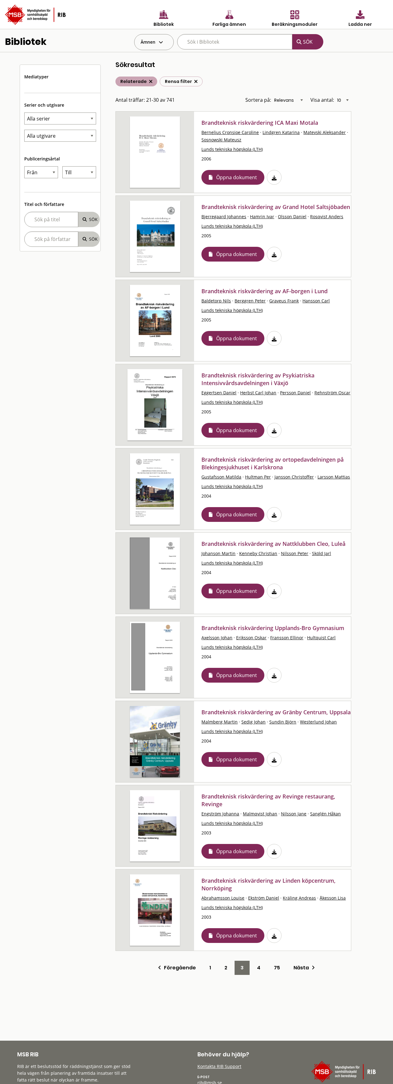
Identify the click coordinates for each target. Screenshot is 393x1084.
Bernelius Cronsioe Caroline (230, 132)
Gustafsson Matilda (221, 477)
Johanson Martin (218, 553)
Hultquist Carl (321, 638)
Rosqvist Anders (326, 216)
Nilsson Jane (293, 814)
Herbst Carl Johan (258, 393)
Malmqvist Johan (260, 814)
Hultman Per (258, 477)
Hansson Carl (316, 301)
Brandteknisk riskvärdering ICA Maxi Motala (259, 122)
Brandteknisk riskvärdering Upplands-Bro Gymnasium (272, 628)
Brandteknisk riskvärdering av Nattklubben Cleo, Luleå (273, 543)
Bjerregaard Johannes (223, 216)
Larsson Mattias (333, 477)
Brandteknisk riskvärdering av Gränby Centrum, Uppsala (276, 712)
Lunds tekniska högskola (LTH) (232, 149)
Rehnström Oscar (332, 393)
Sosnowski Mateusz (221, 140)
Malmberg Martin (219, 722)
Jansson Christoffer (294, 477)
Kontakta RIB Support (219, 1066)
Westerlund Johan (318, 722)
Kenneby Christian (258, 553)
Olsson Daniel (292, 216)
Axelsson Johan (216, 638)
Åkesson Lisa (333, 898)
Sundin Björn (282, 722)
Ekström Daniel (263, 898)
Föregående (178, 967)
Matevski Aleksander (324, 132)
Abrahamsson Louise (222, 898)
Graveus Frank (284, 301)
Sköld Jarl (321, 553)
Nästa (303, 967)
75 (277, 967)
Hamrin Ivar (262, 216)
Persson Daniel (295, 393)
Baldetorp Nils (216, 301)
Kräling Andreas (299, 898)
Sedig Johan (253, 722)
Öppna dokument (236, 177)
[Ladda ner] (274, 177)
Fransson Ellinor (286, 638)
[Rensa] (195, 81)
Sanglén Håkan (325, 814)
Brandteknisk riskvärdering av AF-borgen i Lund (264, 291)
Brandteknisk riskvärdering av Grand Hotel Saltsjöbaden (275, 207)
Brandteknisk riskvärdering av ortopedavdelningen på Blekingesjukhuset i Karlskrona (272, 463)
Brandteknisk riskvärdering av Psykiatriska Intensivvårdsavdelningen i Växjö (257, 379)
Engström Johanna (220, 814)
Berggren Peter (250, 301)
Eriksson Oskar (251, 638)
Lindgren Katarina (281, 132)
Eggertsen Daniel (218, 393)
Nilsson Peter (294, 553)
